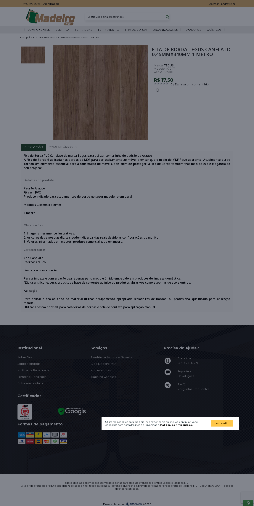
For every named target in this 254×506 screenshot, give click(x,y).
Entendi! (221, 423)
